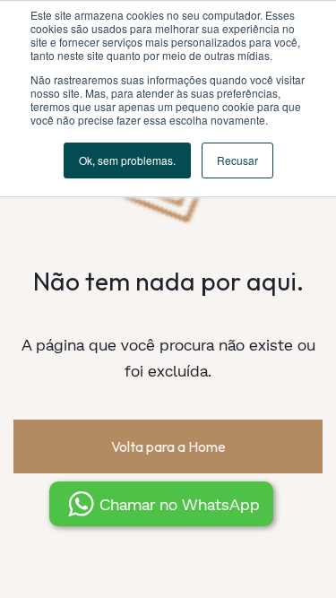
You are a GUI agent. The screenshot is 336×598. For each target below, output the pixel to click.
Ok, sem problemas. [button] (127, 160)
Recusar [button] (237, 160)
